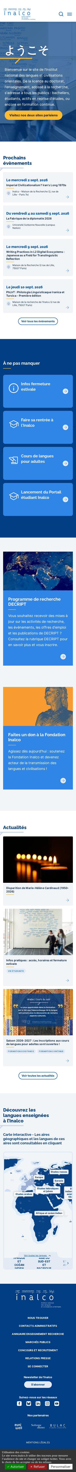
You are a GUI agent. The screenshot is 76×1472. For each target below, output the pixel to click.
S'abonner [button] (38, 1384)
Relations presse (38, 1358)
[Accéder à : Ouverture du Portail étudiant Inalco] (65, 499)
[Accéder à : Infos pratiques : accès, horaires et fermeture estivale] (65, 391)
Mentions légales (38, 1442)
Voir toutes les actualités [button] (38, 1075)
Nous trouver (38, 1317)
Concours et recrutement (38, 1350)
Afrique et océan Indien (49, 1213)
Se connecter (38, 1366)
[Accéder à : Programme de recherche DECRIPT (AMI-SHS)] (63, 656)
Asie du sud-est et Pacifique (44, 1263)
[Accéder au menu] (69, 14)
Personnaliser (61, 1467)
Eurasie (59, 1180)
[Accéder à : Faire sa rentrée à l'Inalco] (65, 427)
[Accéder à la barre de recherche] (61, 14)
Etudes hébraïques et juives (48, 1190)
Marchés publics (38, 1342)
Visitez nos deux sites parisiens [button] (33, 115)
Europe (39, 1177)
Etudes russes (59, 1171)
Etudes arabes (24, 1194)
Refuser (39, 1467)
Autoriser (17, 1467)
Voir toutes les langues (35, 1255)
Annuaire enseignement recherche (38, 1334)
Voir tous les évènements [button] (38, 321)
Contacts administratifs (38, 1325)
